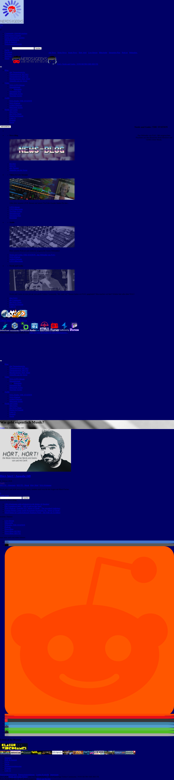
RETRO (12, 164)
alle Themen (14, 168)
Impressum (54, 775)
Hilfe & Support (11, 42)
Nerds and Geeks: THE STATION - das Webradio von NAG (32, 255)
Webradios (133, 53)
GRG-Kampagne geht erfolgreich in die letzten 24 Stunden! (27, 504)
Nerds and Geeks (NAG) (18, 777)
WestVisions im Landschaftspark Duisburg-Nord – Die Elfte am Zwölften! (32, 513)
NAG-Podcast (14, 257)
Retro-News (62, 53)
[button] (7, 542)
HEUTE (12, 166)
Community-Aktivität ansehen (16, 33)
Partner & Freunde (16, 305)
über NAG (13, 298)
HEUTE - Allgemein (8, 485)
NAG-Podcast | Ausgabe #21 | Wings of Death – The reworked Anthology (32, 508)
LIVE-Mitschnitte (16, 209)
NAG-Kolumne (45, 485)
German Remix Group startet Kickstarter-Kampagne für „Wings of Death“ (32, 511)
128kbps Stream (6, 321)
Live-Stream (92, 53)
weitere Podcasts (15, 259)
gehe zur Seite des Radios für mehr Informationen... (49, 333)
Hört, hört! (83, 53)
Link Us (12, 307)
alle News (52, 53)
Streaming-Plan (114, 53)
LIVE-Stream (14, 207)
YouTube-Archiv (15, 211)
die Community (15, 300)
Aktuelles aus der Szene (18, 170)
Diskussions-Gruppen (13, 36)
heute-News (72, 53)
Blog (6, 70)
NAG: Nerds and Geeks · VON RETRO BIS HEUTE (77, 64)
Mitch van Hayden (44, 779)
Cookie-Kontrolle (42, 775)
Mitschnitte (103, 53)
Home (2, 428)
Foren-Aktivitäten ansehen (15, 38)
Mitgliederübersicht (12, 40)
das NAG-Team (15, 302)
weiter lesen (4, 495)
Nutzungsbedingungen (13, 44)
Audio (7, 98)
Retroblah (13, 218)
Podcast (125, 53)
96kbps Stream (21, 321)
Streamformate (14, 214)
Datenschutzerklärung (26, 775)
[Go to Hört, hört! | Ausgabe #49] (35, 471)
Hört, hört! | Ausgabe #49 (15, 476)
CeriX (2, 483)
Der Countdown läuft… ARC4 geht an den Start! (23, 506)
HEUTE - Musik (23, 485)
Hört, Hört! (34, 485)
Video (7, 83)
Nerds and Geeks (11, 110)
